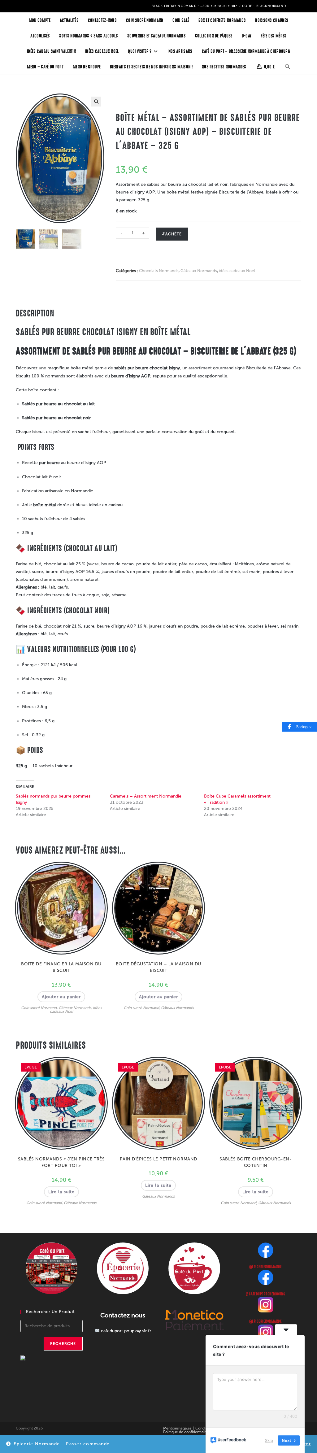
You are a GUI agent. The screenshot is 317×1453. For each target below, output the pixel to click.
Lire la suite (61, 1191)
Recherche (63, 1344)
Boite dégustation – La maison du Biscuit (158, 967)
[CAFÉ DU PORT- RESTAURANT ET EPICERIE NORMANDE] (35, 1360)
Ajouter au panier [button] (61, 996)
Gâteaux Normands (198, 270)
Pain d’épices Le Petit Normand (158, 1159)
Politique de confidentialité (186, 1432)
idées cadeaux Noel (237, 270)
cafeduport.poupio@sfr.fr (126, 1330)
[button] (96, 102)
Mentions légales (177, 1428)
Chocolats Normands (159, 270)
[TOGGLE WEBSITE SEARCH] (287, 67)
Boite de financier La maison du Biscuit (61, 967)
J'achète (172, 234)
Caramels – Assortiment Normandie (145, 796)
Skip (269, 1440)
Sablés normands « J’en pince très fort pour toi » (61, 1162)
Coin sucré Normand (39, 1008)
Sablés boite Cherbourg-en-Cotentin (255, 1162)
